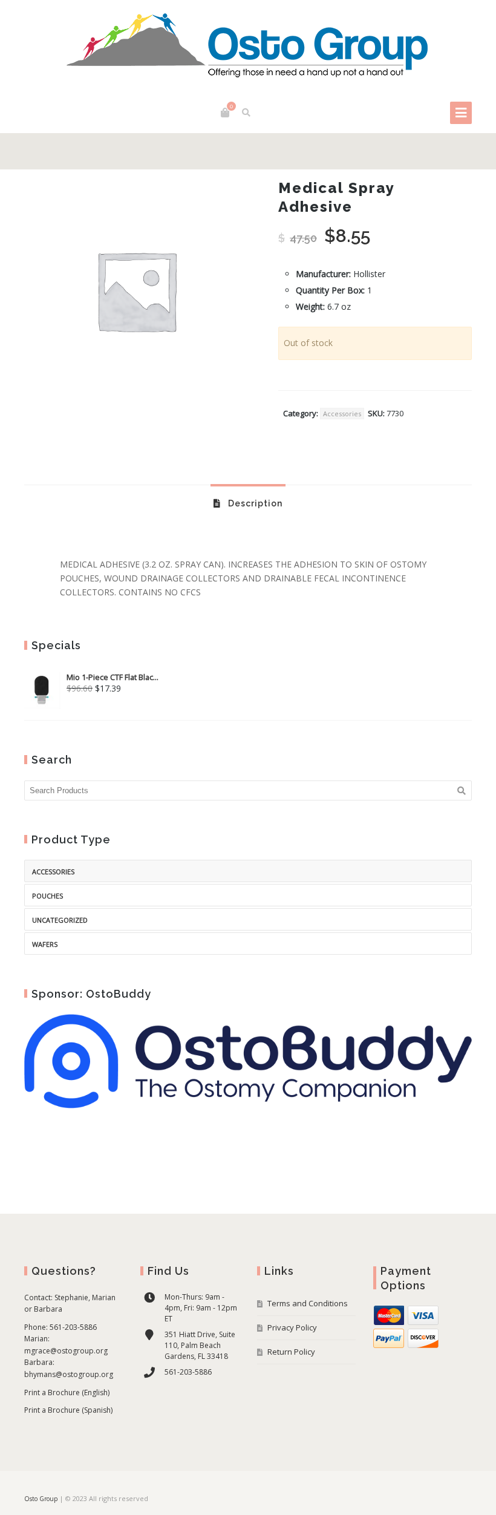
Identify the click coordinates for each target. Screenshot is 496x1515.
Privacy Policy (292, 1327)
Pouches (47, 895)
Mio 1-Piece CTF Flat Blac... (112, 677)
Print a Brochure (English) (66, 1392)
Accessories (342, 413)
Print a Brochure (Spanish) (68, 1410)
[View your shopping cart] (225, 112)
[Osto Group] (248, 47)
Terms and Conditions (307, 1303)
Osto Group (40, 1498)
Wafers (44, 944)
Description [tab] (254, 503)
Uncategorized (60, 919)
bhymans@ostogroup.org (68, 1374)
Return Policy (291, 1351)
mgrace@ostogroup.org (66, 1351)
